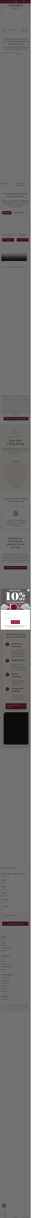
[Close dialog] (28, 590)
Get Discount (15, 622)
